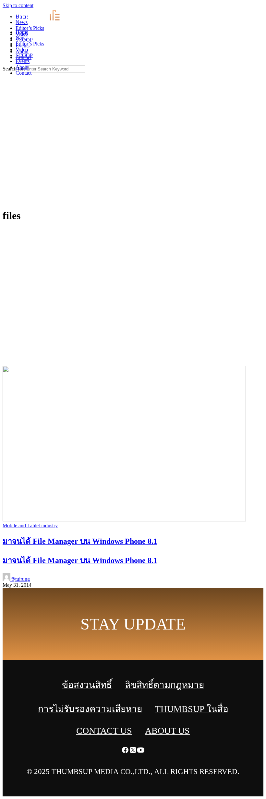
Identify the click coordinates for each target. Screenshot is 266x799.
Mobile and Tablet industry (30, 525)
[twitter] (254, 6)
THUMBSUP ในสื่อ (191, 709)
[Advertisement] (133, 154)
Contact (23, 73)
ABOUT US (167, 731)
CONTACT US (104, 731)
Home (22, 32)
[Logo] (40, 21)
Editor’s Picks (30, 43)
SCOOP (24, 55)
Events (23, 61)
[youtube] (262, 6)
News (22, 38)
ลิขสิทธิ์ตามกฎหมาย (164, 685)
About (22, 67)
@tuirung (20, 579)
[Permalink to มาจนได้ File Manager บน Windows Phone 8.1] (124, 519)
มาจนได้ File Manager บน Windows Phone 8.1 (80, 560)
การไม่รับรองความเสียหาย (90, 709)
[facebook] (246, 6)
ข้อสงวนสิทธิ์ (87, 685)
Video (22, 49)
